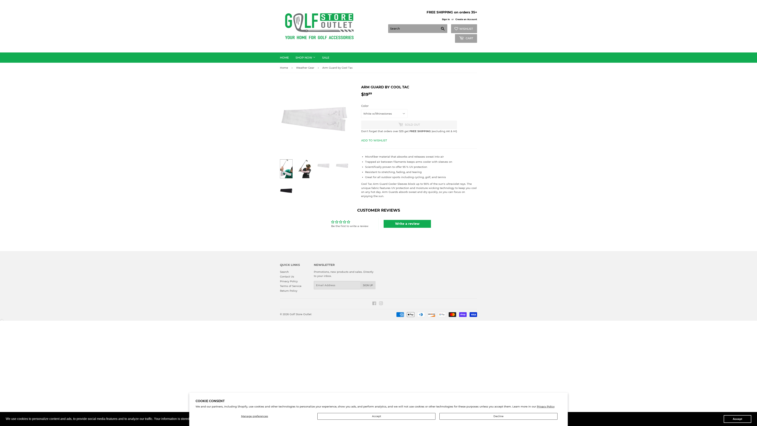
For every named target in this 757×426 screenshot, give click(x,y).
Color (365, 106)
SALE (325, 57)
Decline (498, 416)
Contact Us (287, 276)
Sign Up (368, 285)
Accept (376, 416)
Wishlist (466, 29)
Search (284, 271)
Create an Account (466, 19)
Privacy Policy (546, 406)
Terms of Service (290, 286)
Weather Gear (305, 67)
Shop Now (304, 57)
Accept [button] (737, 418)
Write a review (407, 224)
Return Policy (288, 290)
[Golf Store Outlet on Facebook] (374, 303)
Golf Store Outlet (300, 314)
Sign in (446, 19)
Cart (469, 38)
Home (284, 57)
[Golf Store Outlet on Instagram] (381, 303)
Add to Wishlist (374, 140)
